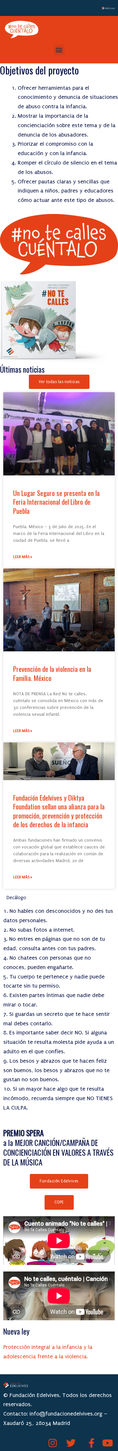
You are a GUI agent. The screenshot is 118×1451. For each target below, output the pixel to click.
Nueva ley (16, 1331)
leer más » (22, 557)
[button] (59, 50)
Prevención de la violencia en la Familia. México (52, 673)
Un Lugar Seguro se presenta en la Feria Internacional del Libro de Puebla (56, 502)
